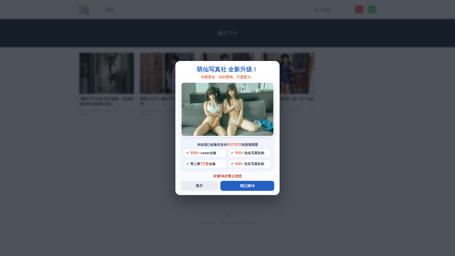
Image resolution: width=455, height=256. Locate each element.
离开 (199, 185)
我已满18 (247, 185)
